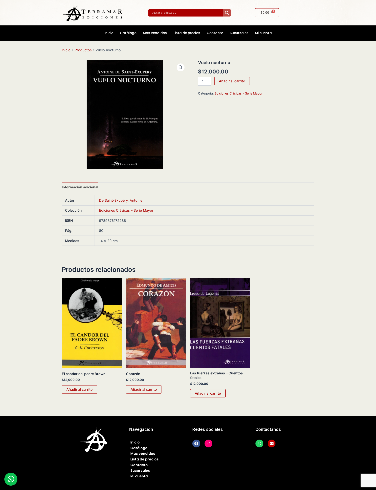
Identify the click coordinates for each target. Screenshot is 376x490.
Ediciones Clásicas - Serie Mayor (238, 93)
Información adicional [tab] (80, 187)
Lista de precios (186, 33)
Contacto (215, 33)
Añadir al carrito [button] (79, 389)
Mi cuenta (263, 33)
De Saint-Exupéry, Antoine (120, 200)
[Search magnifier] (227, 13)
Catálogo (128, 33)
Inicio (108, 33)
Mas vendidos (155, 33)
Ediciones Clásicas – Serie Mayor (126, 210)
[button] (181, 67)
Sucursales (239, 33)
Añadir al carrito (232, 81)
